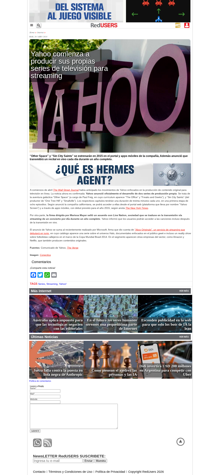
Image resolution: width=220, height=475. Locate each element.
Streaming (52, 283)
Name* (33, 388)
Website (33, 399)
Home (32, 32)
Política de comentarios (40, 381)
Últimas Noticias (44, 337)
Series (41, 283)
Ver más (184, 291)
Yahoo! (63, 283)
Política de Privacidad (110, 472)
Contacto (39, 472)
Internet (40, 32)
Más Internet (41, 291)
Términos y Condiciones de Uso (70, 472)
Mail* (32, 394)
